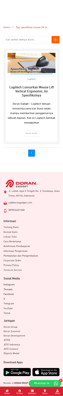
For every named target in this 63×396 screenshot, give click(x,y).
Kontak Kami (11, 232)
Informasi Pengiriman (16, 251)
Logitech (32, 79)
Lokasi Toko (10, 237)
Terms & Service (13, 270)
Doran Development (14, 335)
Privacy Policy (11, 265)
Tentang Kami (11, 227)
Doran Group (10, 327)
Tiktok (7, 313)
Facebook (9, 294)
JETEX (7, 340)
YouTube (8, 308)
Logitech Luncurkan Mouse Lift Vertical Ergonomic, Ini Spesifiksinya (31, 91)
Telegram (9, 303)
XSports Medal (11, 353)
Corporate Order (12, 260)
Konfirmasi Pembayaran (17, 246)
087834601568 (16, 210)
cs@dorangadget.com (20, 202)
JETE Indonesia (12, 344)
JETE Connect (11, 349)
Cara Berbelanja (12, 241)
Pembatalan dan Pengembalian (21, 256)
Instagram (9, 284)
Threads (8, 289)
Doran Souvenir (12, 331)
